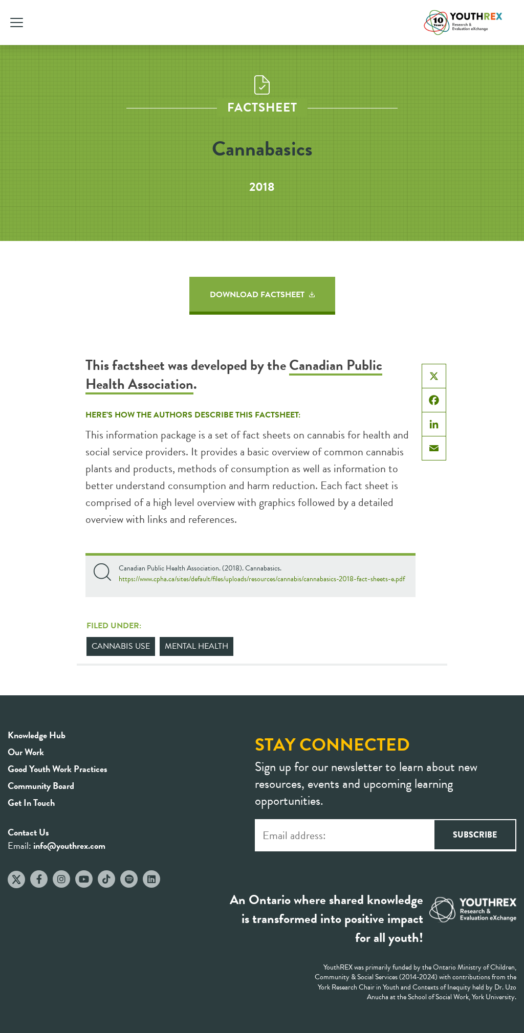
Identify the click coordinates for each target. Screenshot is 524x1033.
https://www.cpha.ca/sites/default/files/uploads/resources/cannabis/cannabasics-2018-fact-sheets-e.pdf (262, 579)
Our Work (26, 752)
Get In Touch (31, 802)
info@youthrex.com (69, 845)
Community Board (41, 786)
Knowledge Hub (37, 735)
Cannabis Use (121, 646)
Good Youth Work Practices (57, 769)
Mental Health (196, 646)
